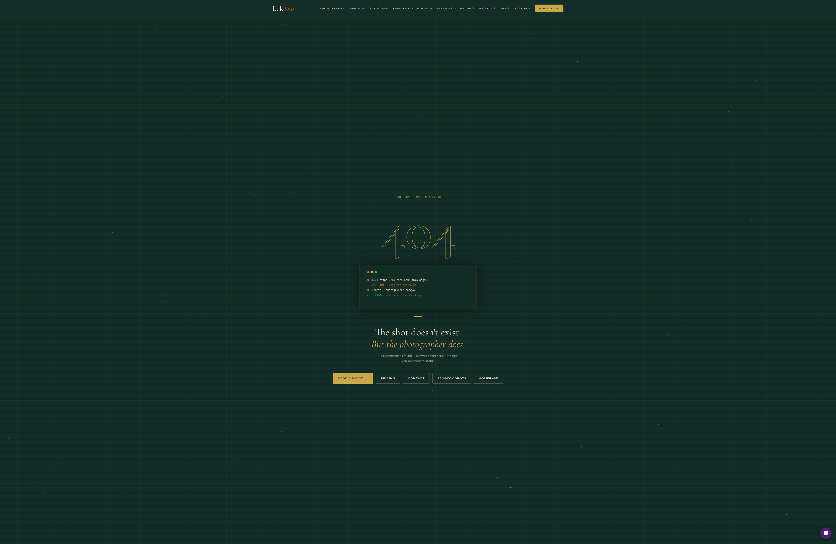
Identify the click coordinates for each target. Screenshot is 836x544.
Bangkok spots (451, 378)
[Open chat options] (826, 533)
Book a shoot (353, 378)
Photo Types (331, 8)
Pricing (467, 8)
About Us (487, 8)
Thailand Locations (411, 8)
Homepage (488, 378)
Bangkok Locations (367, 8)
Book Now (549, 8)
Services (445, 8)
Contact (523, 8)
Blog (505, 8)
